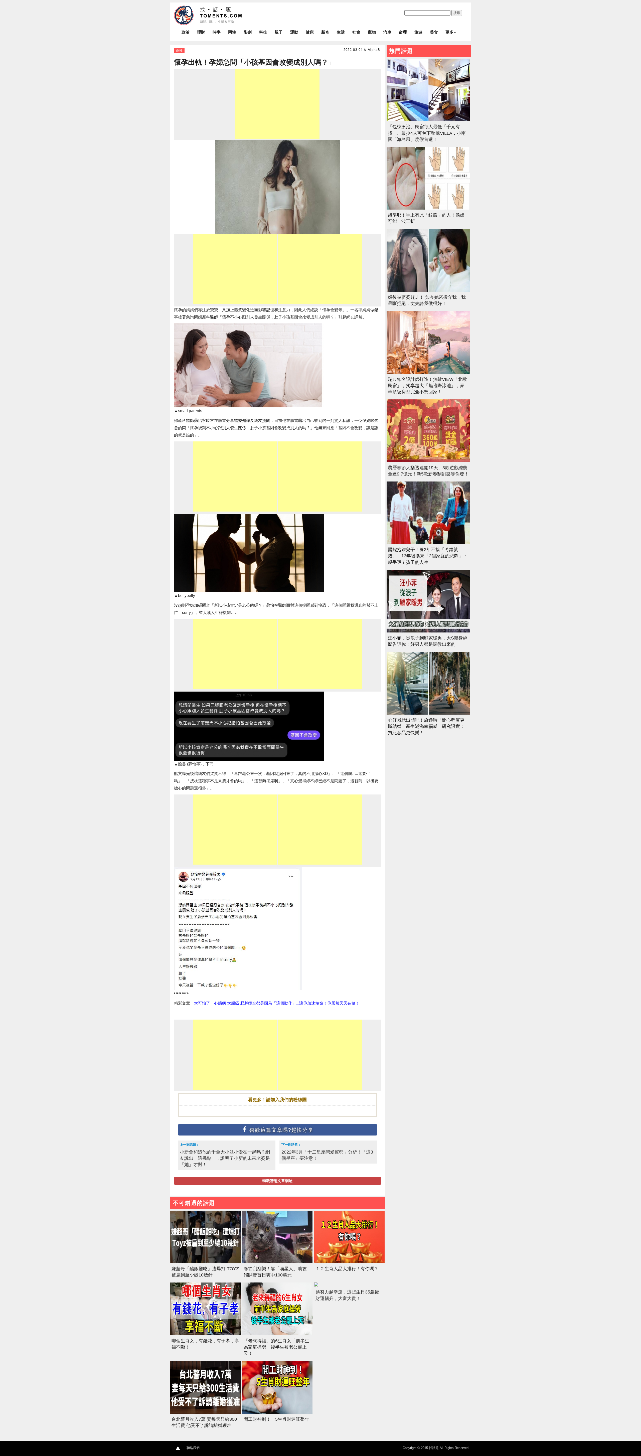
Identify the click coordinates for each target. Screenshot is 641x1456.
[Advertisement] (277, 104)
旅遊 (418, 32)
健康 (310, 32)
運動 (294, 32)
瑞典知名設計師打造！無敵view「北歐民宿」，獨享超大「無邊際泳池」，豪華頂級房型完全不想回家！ (427, 385)
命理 (403, 32)
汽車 (387, 32)
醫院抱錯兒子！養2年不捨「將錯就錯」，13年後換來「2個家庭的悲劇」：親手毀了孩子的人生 (427, 556)
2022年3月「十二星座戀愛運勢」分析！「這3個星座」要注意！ (327, 1155)
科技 (263, 32)
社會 (356, 32)
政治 (186, 32)
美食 (434, 32)
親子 (279, 32)
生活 (341, 32)
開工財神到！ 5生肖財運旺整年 (276, 1419)
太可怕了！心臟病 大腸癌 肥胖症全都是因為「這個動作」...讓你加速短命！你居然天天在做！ (276, 1003)
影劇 (248, 32)
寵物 (372, 32)
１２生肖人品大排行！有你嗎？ (347, 1268)
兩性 (232, 32)
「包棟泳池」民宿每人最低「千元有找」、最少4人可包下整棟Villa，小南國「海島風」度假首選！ (427, 133)
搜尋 (456, 13)
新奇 (325, 32)
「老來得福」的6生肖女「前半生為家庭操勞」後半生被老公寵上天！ (276, 1347)
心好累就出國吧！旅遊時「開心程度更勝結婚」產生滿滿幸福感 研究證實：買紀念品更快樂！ (426, 726)
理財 (201, 32)
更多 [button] (449, 32)
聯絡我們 (193, 1448)
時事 (217, 32)
